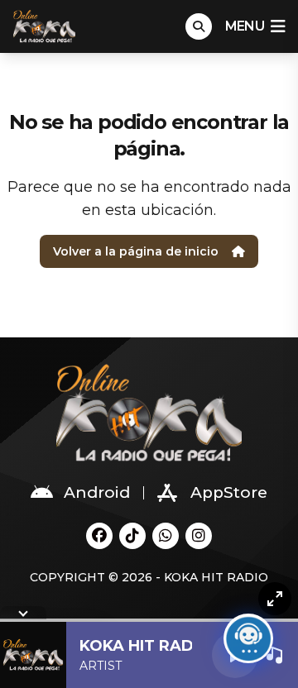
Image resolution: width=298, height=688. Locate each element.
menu (244, 26)
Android (97, 492)
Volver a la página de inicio (136, 251)
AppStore (228, 492)
